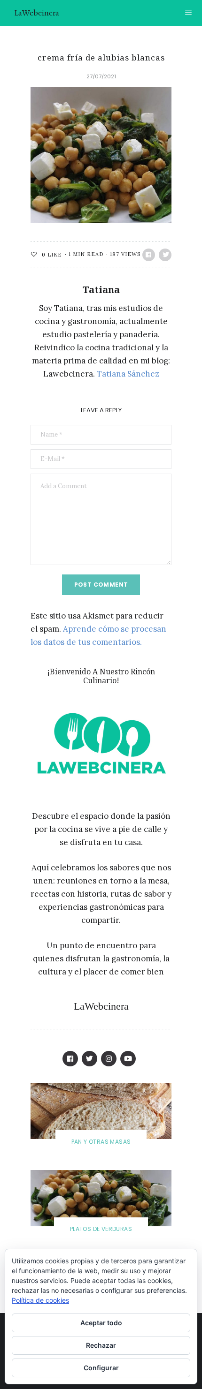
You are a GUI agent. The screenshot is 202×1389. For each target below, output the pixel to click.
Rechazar (101, 1345)
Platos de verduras (101, 1229)
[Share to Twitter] (165, 255)
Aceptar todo (101, 1323)
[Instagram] (109, 1058)
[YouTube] (128, 1058)
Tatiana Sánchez (128, 374)
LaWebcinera (36, 12)
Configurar (101, 1368)
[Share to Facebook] (148, 255)
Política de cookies (40, 1300)
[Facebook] (70, 1058)
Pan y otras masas (101, 1142)
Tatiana (101, 289)
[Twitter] (89, 1058)
